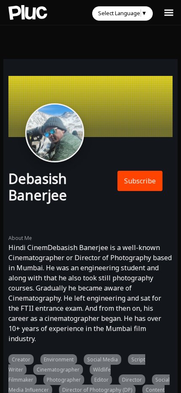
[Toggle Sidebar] (168, 12)
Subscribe (140, 181)
